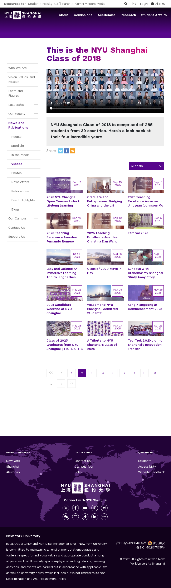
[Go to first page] (50, 373)
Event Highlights (23, 200)
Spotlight (17, 146)
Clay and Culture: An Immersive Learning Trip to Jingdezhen (62, 273)
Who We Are (17, 68)
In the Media (20, 155)
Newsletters (20, 182)
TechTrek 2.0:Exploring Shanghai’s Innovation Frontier (145, 345)
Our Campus (17, 218)
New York (13, 461)
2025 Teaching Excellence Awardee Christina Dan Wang (102, 237)
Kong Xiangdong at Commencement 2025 (145, 307)
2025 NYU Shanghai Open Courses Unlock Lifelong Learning (63, 201)
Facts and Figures (16, 93)
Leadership (16, 105)
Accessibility (147, 466)
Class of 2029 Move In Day (104, 271)
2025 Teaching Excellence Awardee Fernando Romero (62, 237)
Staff (57, 4)
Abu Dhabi (13, 472)
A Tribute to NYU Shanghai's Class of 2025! (102, 345)
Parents (67, 4)
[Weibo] (72, 150)
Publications (20, 191)
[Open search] (125, 4)
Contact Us (16, 228)
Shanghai (12, 466)
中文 (134, 4)
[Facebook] (66, 150)
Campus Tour (84, 466)
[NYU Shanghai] (85, 488)
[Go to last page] (71, 384)
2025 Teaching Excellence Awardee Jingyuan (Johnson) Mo (145, 201)
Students (34, 4)
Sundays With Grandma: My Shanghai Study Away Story (145, 273)
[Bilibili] (75, 516)
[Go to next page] (61, 384)
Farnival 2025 (138, 233)
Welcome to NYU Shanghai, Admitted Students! (102, 309)
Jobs (78, 472)
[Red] (104, 516)
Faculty (48, 4)
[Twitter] (60, 150)
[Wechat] (66, 516)
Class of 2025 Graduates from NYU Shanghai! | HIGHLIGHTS (65, 345)
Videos (16, 164)
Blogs (15, 209)
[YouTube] (85, 508)
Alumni (79, 4)
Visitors (90, 4)
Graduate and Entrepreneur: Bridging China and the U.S (104, 201)
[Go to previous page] (61, 373)
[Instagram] (94, 508)
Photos (16, 173)
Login (144, 4)
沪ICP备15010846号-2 (131, 543)
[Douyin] (85, 516)
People (16, 137)
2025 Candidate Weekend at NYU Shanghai (59, 309)
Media (101, 4)
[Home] (23, 15)
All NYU (160, 4)
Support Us (16, 237)
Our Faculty (16, 114)
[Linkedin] (94, 516)
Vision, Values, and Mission (22, 79)
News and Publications (18, 125)
